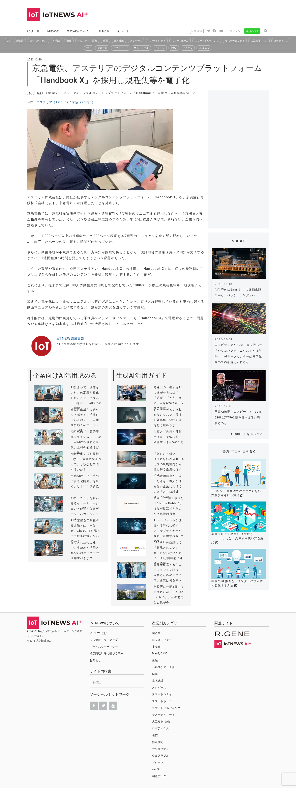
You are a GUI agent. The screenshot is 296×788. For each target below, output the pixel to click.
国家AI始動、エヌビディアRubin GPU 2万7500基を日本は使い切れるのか (238, 417)
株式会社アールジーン (60, 631)
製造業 (20, 40)
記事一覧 (33, 31)
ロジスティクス (38, 40)
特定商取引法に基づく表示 (106, 653)
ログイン (235, 31)
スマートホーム (180, 40)
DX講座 (104, 31)
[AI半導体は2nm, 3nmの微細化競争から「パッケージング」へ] (239, 263)
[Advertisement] (195, 15)
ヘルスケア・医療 (87, 40)
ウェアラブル (141, 48)
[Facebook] (94, 706)
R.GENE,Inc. (43, 640)
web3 (174, 48)
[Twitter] (103, 706)
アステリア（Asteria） (53, 102)
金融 (68, 40)
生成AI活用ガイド (79, 31)
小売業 (56, 40)
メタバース (136, 40)
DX (8, 40)
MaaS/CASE (159, 653)
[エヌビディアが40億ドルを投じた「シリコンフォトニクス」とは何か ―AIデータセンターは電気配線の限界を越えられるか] (239, 318)
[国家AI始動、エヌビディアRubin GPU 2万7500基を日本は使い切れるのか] (239, 385)
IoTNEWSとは (98, 633)
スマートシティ (156, 40)
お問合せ (95, 660)
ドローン (160, 48)
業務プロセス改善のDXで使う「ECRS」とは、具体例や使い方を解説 (237, 538)
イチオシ (188, 48)
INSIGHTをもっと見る (250, 434)
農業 (105, 40)
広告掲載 (196, 31)
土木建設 (119, 40)
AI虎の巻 (53, 31)
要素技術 (102, 48)
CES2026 (204, 48)
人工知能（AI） (259, 40)
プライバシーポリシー (104, 646)
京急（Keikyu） (83, 102)
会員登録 (252, 31)
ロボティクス (281, 40)
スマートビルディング (207, 40)
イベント (123, 31)
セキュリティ (120, 48)
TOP (30, 92)
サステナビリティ (234, 40)
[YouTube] (113, 706)
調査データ (159, 776)
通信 (88, 48)
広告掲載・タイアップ (104, 640)
